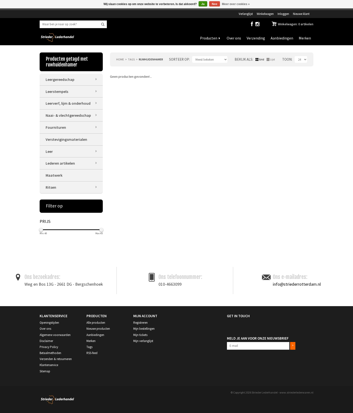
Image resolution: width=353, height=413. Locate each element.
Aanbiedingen (282, 38)
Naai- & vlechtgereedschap (68, 115)
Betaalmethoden (50, 353)
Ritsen (51, 187)
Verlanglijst (246, 14)
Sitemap (45, 371)
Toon (287, 59)
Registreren (140, 323)
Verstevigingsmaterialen (66, 139)
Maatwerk (54, 175)
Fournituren (56, 127)
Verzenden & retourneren (56, 359)
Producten (208, 38)
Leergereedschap (60, 79)
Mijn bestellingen (144, 329)
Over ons (234, 38)
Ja (203, 4)
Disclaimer (46, 341)
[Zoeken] (103, 24)
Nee (214, 4)
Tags (131, 59)
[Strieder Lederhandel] (57, 40)
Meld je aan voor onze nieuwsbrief (258, 338)
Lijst (272, 59)
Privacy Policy (49, 347)
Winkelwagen (265, 14)
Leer (49, 151)
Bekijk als (243, 59)
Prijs (45, 221)
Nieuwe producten (98, 329)
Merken (305, 38)
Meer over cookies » (236, 4)
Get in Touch (238, 316)
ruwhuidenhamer (151, 59)
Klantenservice (49, 365)
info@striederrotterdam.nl (297, 284)
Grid (261, 59)
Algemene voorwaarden (55, 335)
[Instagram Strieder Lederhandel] (257, 25)
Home (120, 59)
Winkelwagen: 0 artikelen (295, 24)
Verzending (256, 38)
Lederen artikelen (60, 163)
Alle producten (95, 323)
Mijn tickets (140, 335)
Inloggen (283, 14)
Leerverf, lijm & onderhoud (68, 103)
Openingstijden (49, 323)
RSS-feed (91, 353)
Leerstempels (57, 91)
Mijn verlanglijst (143, 341)
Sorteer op (179, 59)
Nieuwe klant (301, 14)
